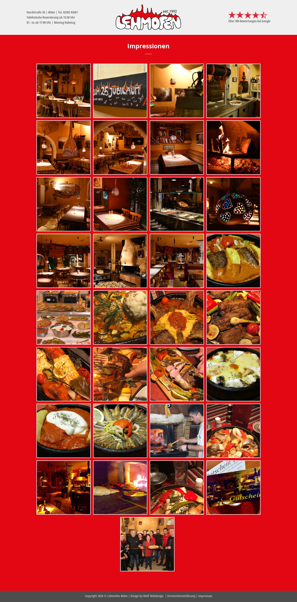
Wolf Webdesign (153, 596)
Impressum (205, 596)
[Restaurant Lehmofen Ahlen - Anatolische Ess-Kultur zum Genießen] (148, 17)
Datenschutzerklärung (181, 596)
